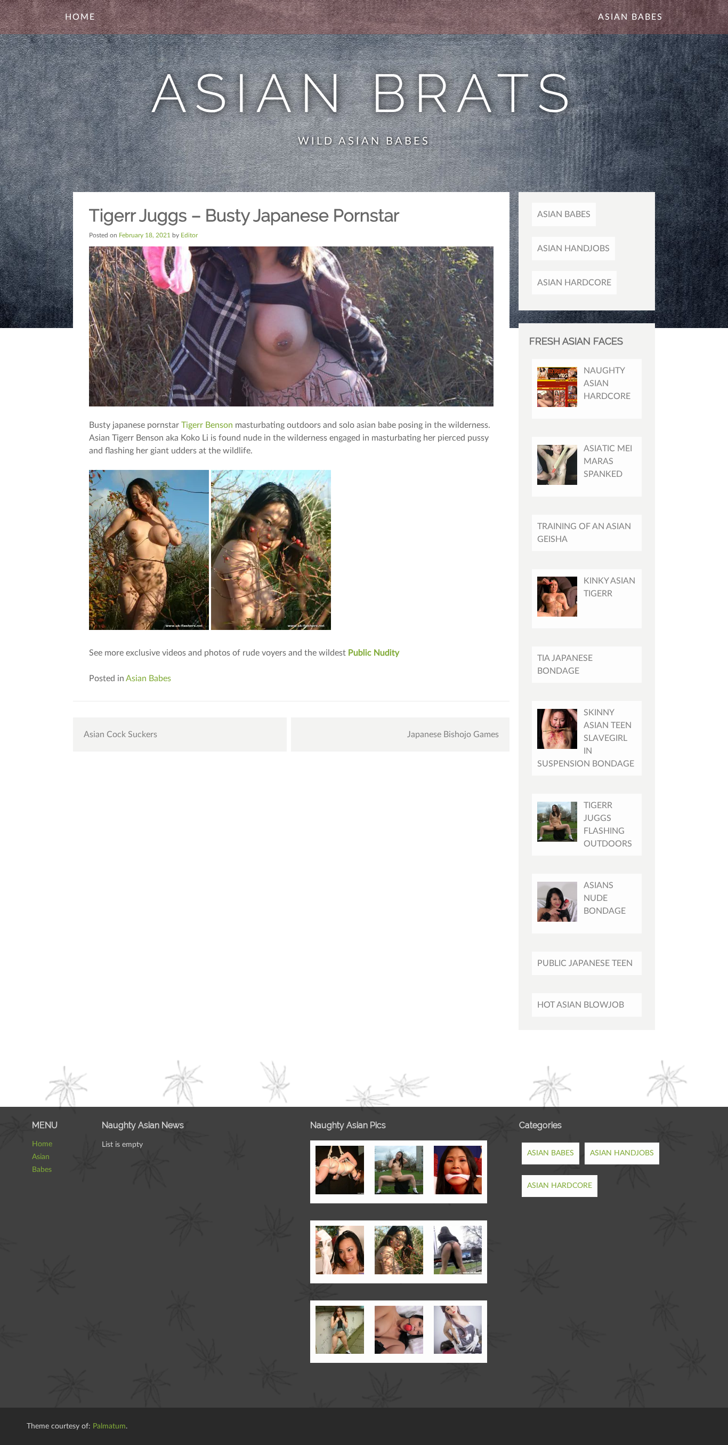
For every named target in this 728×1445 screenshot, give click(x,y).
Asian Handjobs (573, 248)
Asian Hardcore (574, 282)
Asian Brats (364, 93)
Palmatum (109, 1426)
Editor (189, 235)
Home (80, 17)
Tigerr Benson (207, 425)
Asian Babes (630, 17)
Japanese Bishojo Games (453, 734)
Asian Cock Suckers (120, 734)
